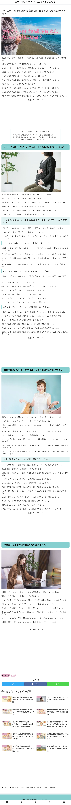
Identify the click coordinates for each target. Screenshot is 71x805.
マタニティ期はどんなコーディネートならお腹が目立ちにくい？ (36, 135)
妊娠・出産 (6, 675)
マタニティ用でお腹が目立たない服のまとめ (29, 139)
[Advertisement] (35, 114)
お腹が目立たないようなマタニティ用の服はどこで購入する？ (35, 137)
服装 (14, 675)
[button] (65, 461)
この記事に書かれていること (31, 131)
